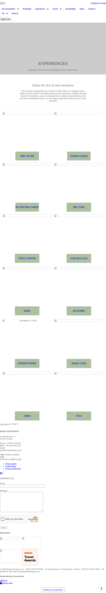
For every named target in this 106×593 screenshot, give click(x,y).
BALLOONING (79, 310)
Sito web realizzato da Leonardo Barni (12, 576)
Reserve (15, 13)
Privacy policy (11, 464)
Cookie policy (10, 466)
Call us (4, 580)
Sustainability (70, 9)
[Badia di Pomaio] (0, 473)
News (82, 9)
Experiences (40, 9)
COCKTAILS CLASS (79, 258)
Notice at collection (53, 589)
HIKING (27, 310)
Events (55, 9)
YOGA (79, 416)
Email (2, 483)
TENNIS (27, 416)
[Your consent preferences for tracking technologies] (101, 588)
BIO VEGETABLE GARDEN (27, 207)
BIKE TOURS (79, 207)
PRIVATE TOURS (78, 363)
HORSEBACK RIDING (27, 363)
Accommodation (8, 9)
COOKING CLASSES (79, 156)
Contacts (91, 9)
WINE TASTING (27, 156)
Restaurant (27, 9)
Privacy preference (13, 469)
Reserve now (7, 583)
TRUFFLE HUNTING (27, 258)
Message (3, 491)
